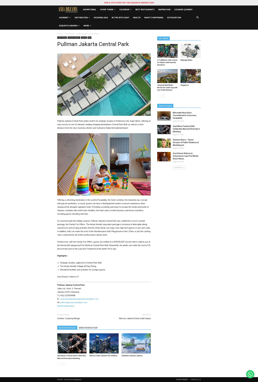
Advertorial (89, 9)
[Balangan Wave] (190, 51)
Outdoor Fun (174, 17)
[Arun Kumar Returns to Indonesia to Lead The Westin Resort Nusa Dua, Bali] (164, 156)
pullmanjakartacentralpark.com (73, 302)
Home (59, 34)
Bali (89, 37)
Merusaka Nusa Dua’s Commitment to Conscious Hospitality (184, 115)
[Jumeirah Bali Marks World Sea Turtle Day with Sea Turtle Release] (167, 76)
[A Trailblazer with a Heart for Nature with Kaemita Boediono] (167, 51)
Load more (178, 167)
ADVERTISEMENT (182, 379)
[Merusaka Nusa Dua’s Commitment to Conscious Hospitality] (164, 116)
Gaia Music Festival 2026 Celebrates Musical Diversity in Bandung (186, 129)
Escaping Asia (101, 17)
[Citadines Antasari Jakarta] (136, 343)
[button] (197, 17)
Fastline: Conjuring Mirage (68, 318)
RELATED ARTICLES (67, 328)
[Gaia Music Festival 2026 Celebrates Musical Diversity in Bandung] (72, 343)
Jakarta (84, 37)
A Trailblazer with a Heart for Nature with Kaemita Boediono (167, 62)
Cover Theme (106, 9)
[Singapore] (190, 76)
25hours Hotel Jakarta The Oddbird (103, 356)
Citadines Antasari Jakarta (131, 356)
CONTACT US (196, 379)
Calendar (124, 9)
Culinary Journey (183, 9)
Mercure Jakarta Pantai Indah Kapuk (135, 318)
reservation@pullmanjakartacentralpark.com (79, 299)
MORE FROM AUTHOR (88, 328)
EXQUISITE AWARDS (68, 25)
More (86, 25)
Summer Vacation (73, 37)
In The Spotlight (120, 17)
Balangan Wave (186, 60)
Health (137, 17)
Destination (81, 17)
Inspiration (164, 9)
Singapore (184, 85)
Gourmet (64, 17)
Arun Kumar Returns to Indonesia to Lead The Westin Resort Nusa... (185, 156)
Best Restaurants (145, 9)
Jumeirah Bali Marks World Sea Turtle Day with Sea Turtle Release (167, 87)
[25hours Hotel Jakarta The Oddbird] (104, 343)
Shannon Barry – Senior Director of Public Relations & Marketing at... (186, 142)
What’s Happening (153, 17)
